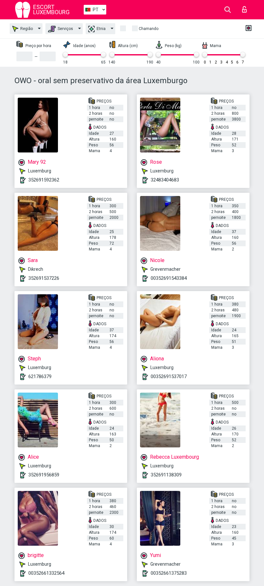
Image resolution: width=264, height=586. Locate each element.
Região (26, 28)
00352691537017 (169, 376)
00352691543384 (169, 278)
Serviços (65, 28)
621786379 (40, 376)
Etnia (101, 28)
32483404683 (165, 180)
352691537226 (43, 278)
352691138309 (166, 475)
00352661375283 (169, 573)
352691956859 (43, 475)
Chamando (148, 28)
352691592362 (43, 180)
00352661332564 (46, 573)
